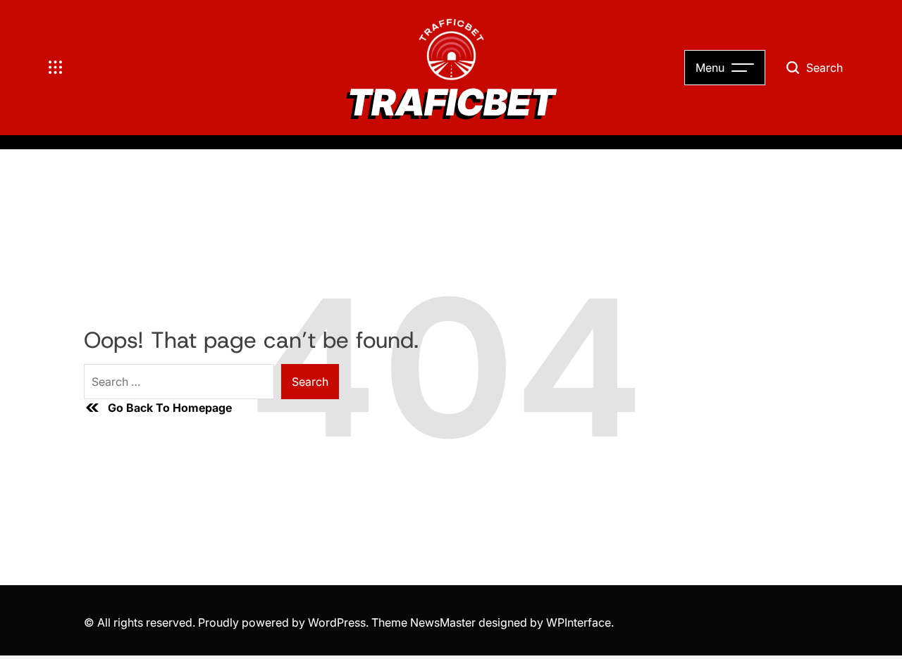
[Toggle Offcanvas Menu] (56, 67)
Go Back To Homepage (170, 408)
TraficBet (451, 102)
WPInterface (578, 622)
